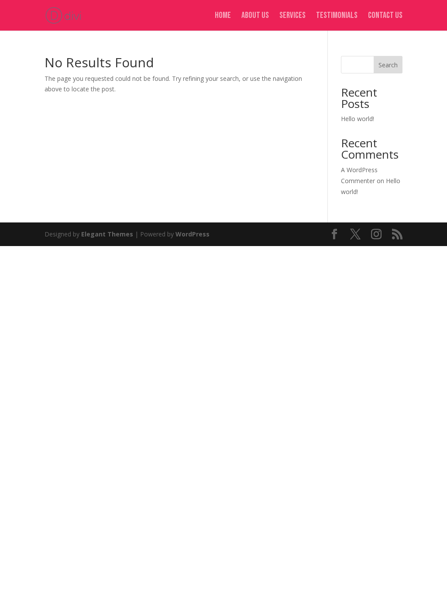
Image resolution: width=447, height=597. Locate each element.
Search (388, 65)
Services (292, 16)
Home (223, 16)
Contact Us (385, 16)
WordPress (192, 234)
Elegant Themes (107, 234)
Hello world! (357, 119)
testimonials (337, 16)
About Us (255, 16)
